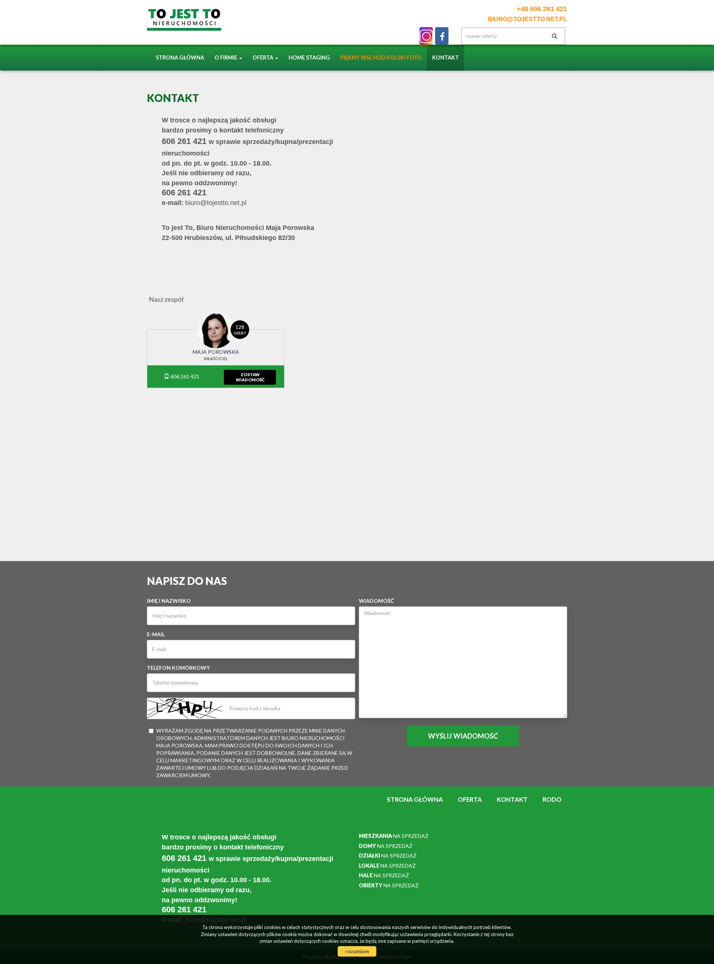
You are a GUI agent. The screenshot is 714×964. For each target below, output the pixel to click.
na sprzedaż (393, 836)
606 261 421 (184, 376)
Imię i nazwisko (169, 601)
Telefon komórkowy (178, 667)
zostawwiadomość (250, 377)
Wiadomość (376, 601)
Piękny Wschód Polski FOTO (381, 57)
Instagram (426, 36)
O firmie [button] (226, 57)
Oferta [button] (263, 57)
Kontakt (445, 57)
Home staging (309, 57)
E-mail (156, 634)
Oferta (470, 799)
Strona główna (180, 57)
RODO (552, 799)
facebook (441, 36)
